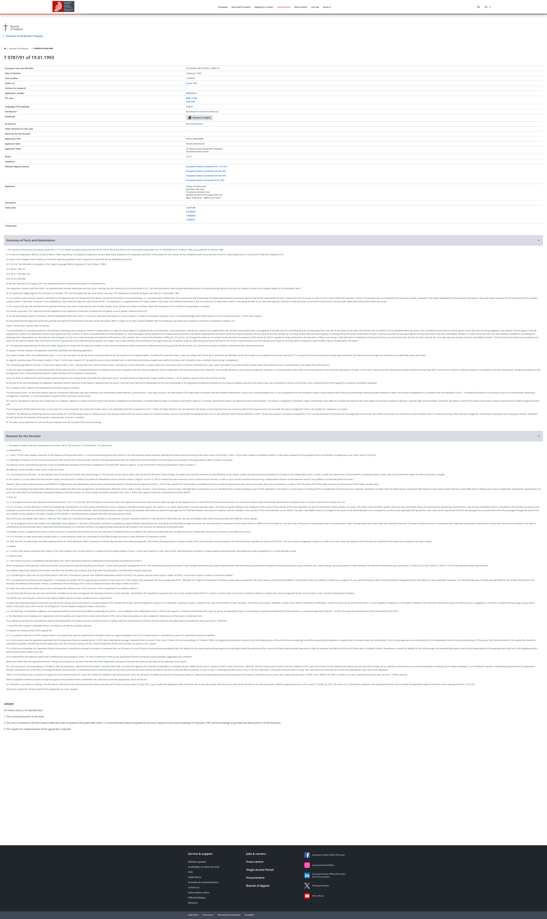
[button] (273, 240)
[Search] (478, 7)
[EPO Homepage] (63, 7)
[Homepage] (5, 48)
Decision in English (202, 117)
